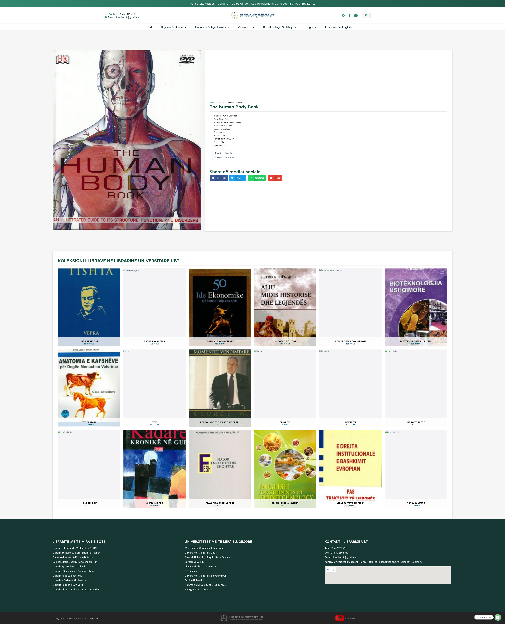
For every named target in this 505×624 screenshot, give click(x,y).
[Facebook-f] (349, 15)
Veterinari (244, 27)
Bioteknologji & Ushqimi (279, 27)
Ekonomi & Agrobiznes (210, 27)
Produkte (219, 103)
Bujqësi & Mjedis (172, 27)
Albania (350, 618)
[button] (366, 15)
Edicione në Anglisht (339, 27)
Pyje (310, 27)
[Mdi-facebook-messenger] (343, 15)
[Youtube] (356, 15)
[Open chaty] (498, 617)
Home (212, 103)
